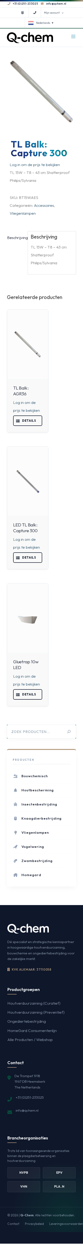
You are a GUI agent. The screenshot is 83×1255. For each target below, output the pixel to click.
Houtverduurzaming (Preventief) (36, 1056)
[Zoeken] (69, 776)
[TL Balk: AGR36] (24, 344)
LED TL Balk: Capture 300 (21, 545)
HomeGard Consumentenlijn (32, 1075)
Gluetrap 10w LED (21, 697)
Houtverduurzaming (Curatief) (33, 1047)
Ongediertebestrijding (26, 1065)
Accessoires (44, 205)
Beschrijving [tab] (16, 237)
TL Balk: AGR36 (21, 390)
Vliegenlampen (23, 213)
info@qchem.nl (56, 3)
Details (24, 432)
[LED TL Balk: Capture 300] (24, 493)
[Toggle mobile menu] (73, 36)
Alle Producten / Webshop (30, 1084)
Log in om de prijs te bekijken (35, 164)
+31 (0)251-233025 (25, 3)
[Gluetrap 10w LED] (24, 651)
